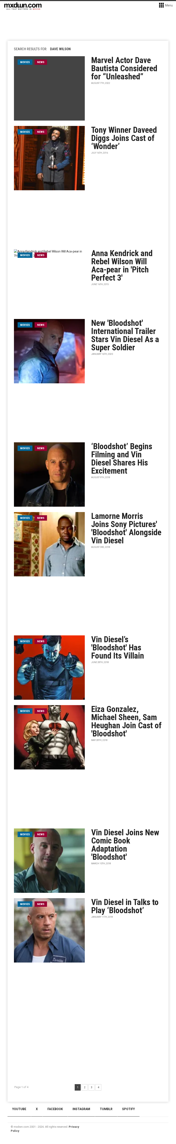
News (40, 62)
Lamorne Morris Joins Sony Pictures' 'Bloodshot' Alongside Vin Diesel (126, 528)
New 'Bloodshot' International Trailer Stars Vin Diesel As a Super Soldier (125, 335)
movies (25, 62)
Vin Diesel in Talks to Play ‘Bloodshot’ (125, 906)
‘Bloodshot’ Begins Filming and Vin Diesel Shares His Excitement (121, 459)
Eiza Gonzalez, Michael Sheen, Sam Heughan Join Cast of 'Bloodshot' (126, 721)
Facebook (55, 1109)
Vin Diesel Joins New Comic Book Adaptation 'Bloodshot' (125, 845)
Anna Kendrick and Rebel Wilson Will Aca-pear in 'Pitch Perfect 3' (122, 266)
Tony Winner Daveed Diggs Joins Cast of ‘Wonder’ (124, 138)
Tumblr (106, 1109)
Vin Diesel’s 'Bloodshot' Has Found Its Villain (117, 647)
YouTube (19, 1109)
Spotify (128, 1109)
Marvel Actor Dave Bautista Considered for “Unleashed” (124, 68)
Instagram (81, 1109)
